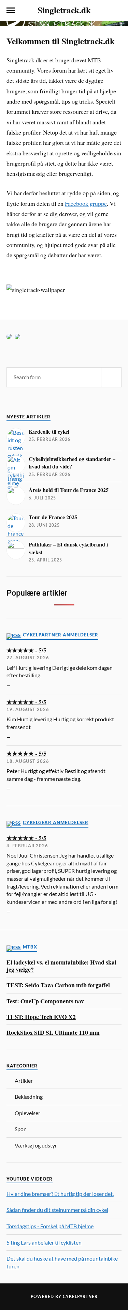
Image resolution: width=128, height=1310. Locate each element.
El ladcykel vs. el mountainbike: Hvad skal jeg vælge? (61, 966)
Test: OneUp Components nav (45, 1001)
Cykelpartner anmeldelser (60, 634)
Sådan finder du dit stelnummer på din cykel (57, 1209)
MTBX (30, 947)
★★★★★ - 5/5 (26, 650)
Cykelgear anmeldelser (55, 822)
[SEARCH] (111, 377)
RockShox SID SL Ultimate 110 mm (53, 1032)
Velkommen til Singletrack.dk (60, 40)
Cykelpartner (80, 1297)
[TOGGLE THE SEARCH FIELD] (117, 10)
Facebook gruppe (86, 203)
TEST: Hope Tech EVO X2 (41, 1016)
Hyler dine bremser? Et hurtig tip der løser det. (60, 1193)
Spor (20, 1129)
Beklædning (29, 1096)
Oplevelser (27, 1113)
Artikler (24, 1080)
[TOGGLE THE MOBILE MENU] (10, 10)
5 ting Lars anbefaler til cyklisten (44, 1242)
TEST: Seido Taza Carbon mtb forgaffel (58, 985)
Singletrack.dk (64, 9)
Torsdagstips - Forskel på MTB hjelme (50, 1226)
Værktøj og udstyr (36, 1145)
